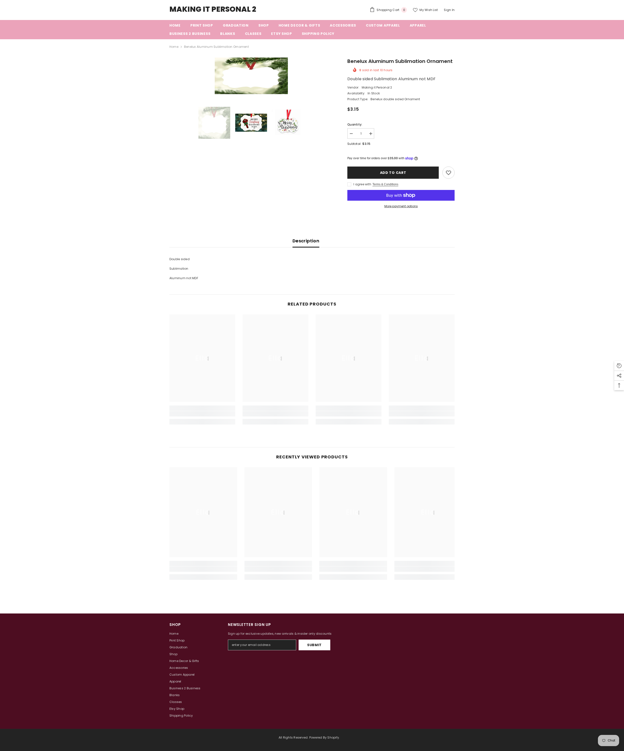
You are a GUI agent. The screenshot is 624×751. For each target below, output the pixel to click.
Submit (314, 644)
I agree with (362, 184)
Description (305, 241)
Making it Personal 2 (377, 87)
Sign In (449, 10)
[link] (202, 413)
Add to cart (393, 172)
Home (173, 47)
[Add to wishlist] (448, 173)
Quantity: (354, 124)
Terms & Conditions (385, 184)
